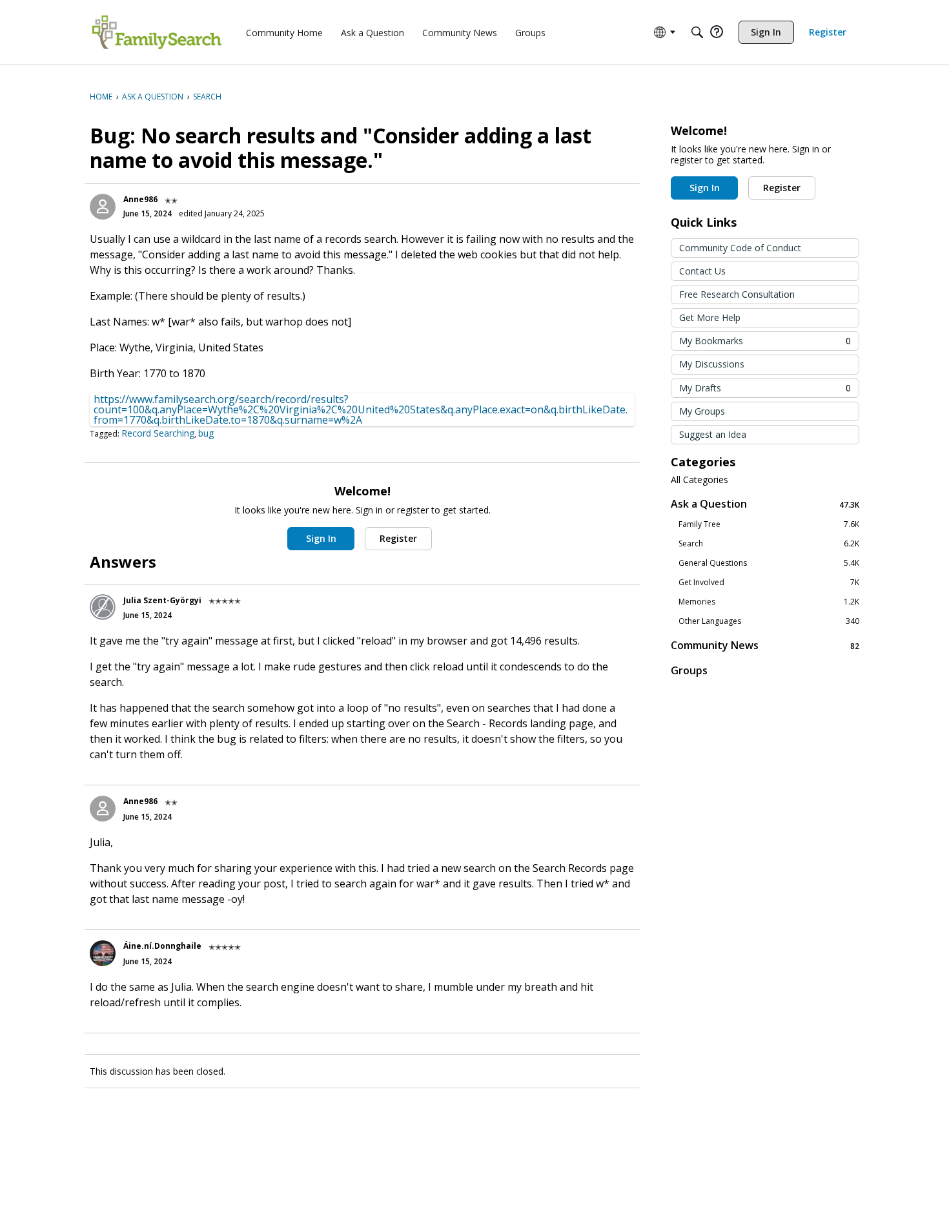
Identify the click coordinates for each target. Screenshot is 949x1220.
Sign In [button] (321, 538)
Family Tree (769, 524)
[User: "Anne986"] (103, 207)
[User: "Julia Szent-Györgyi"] (103, 607)
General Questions (769, 563)
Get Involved (769, 582)
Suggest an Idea (712, 434)
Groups (689, 670)
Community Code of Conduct (740, 248)
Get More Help (709, 317)
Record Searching (157, 433)
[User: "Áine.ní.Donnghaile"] (103, 953)
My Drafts (765, 388)
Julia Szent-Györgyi (162, 600)
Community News (765, 645)
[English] (156, 32)
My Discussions (711, 364)
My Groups (702, 411)
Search (769, 544)
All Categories (699, 480)
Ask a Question (765, 504)
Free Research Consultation (737, 294)
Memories (769, 602)
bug (206, 433)
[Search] (697, 32)
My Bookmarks (765, 341)
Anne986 (140, 199)
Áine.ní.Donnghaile (162, 945)
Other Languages (769, 621)
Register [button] (398, 538)
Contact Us (702, 271)
